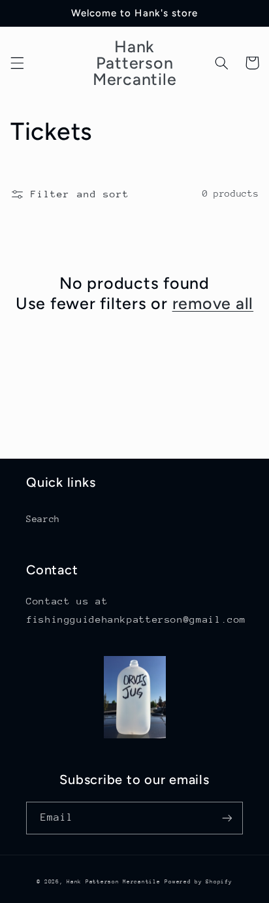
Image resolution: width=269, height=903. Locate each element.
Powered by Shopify (198, 881)
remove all (213, 303)
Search (43, 519)
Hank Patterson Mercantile (113, 881)
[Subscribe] (227, 818)
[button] (17, 63)
